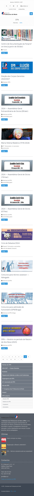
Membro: (12, 2)
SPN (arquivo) (6, 396)
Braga (14, 313)
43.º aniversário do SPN (8, 382)
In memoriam (15, 146)
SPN (21, 23)
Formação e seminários (14, 246)
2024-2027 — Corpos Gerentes (10, 368)
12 (11, 359)
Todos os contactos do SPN (8, 479)
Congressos (5, 404)
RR (11, 491)
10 (3, 359)
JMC (15, 491)
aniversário (6, 148)
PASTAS (15, 23)
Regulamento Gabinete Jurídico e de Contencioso (15, 375)
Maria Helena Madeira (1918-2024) (15, 143)
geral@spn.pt (25, 6)
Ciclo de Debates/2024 (10, 243)
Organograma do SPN (8, 378)
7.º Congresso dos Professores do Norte (13, 389)
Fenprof (5, 50)
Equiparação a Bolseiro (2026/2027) (16, 444)
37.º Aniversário (7, 146)
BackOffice (22, 9)
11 (7, 359)
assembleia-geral (7, 116)
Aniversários (5, 407)
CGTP (21, 2)
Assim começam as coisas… (14, 438)
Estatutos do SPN (7, 401)
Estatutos (4, 371)
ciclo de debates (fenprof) (10, 248)
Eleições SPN (6, 82)
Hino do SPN (5, 385)
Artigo (4, 53)
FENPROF (16, 2)
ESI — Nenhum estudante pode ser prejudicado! (19, 451)
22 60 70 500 (13, 9)
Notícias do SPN (7, 114)
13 (14, 359)
